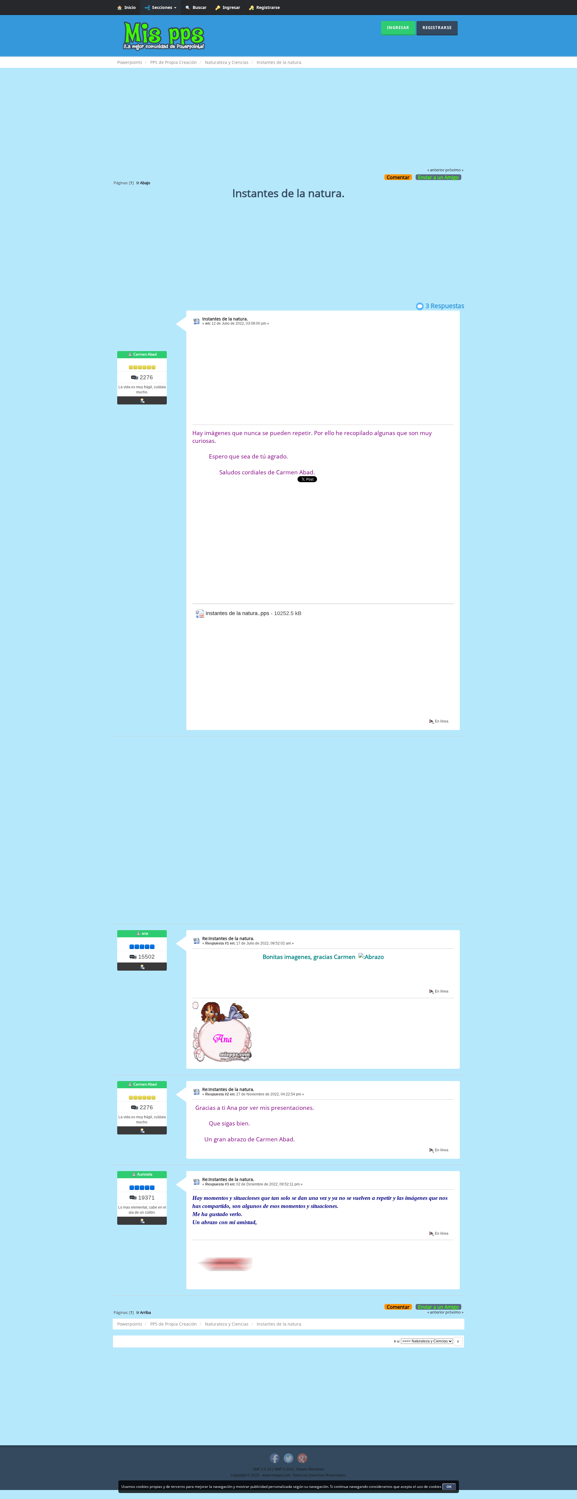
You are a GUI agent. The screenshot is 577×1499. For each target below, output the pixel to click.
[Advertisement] (288, 122)
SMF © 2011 (284, 1469)
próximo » (454, 170)
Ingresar (230, 7)
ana (145, 933)
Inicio (129, 7)
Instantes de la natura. (225, 319)
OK (449, 1486)
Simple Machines (310, 1469)
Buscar (198, 7)
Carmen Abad (145, 354)
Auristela (144, 1174)
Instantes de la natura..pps (236, 613)
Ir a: (397, 1341)
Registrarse (267, 7)
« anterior (435, 170)
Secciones (161, 7)
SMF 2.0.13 (262, 1469)
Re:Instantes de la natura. (228, 938)
